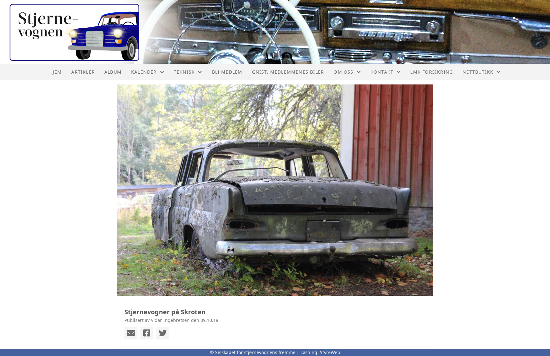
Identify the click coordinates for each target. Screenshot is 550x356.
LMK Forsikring (431, 72)
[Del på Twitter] (162, 333)
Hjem (55, 72)
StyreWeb (330, 352)
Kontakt (381, 72)
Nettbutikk (477, 72)
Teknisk (184, 72)
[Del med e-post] (130, 333)
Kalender (144, 72)
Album (113, 72)
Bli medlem (227, 72)
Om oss (343, 72)
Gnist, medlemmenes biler (288, 72)
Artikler (83, 72)
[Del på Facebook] (146, 333)
